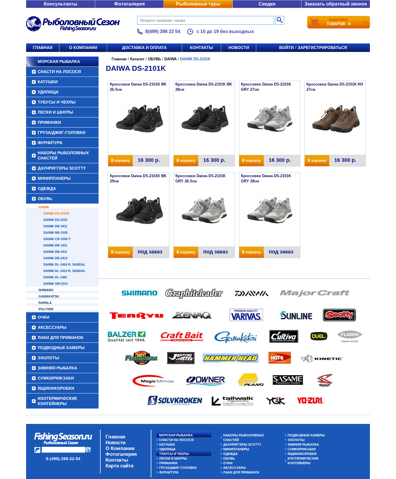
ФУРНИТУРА (50, 142)
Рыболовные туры (198, 3)
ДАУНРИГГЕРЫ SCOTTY (62, 168)
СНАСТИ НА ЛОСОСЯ (59, 71)
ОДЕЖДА (47, 188)
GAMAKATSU (49, 296)
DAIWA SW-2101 (55, 283)
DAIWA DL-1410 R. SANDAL (64, 271)
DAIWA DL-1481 (55, 277)
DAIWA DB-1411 (55, 245)
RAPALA (45, 302)
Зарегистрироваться (322, 47)
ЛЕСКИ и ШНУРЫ (55, 112)
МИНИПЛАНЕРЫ (54, 178)
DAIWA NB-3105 (55, 232)
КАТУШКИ (48, 81)
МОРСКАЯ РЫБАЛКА (59, 61)
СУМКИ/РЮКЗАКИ (56, 378)
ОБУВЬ (45, 198)
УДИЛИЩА (48, 92)
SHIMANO (46, 290)
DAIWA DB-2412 (55, 258)
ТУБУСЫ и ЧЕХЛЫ (57, 102)
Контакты (201, 47)
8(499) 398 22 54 (162, 31)
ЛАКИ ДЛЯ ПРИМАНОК (60, 337)
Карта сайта (119, 466)
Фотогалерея (129, 3)
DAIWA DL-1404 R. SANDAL (64, 264)
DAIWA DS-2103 (55, 220)
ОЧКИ (43, 317)
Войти (286, 47)
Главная (42, 47)
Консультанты (60, 3)
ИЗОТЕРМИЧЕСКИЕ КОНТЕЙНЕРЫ (57, 401)
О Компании (120, 448)
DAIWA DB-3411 (55, 226)
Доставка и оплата (144, 47)
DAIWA (44, 207)
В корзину (120, 160)
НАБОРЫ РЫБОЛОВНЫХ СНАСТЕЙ (63, 155)
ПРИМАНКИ (49, 122)
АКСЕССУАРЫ (52, 327)
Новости (238, 47)
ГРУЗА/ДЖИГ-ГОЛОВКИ (61, 132)
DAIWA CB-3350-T (57, 239)
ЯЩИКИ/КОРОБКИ (56, 388)
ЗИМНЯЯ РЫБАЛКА (57, 368)
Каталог (137, 59)
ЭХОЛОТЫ (48, 357)
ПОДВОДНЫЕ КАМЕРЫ (61, 347)
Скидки (267, 3)
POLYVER (46, 309)
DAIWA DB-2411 (55, 251)
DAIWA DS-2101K (56, 213)
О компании (83, 47)
